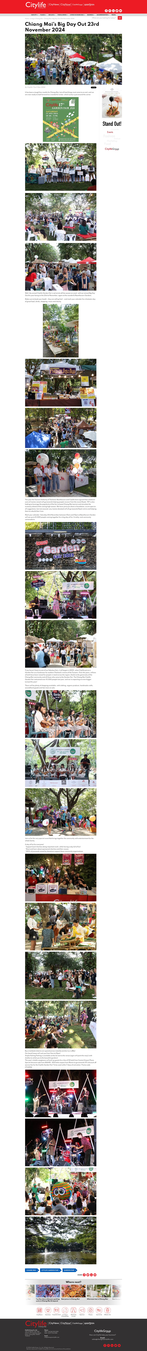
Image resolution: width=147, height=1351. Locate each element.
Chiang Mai (31, 1270)
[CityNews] (54, 4)
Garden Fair (69, 1270)
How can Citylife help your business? (102, 1335)
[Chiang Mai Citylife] (36, 5)
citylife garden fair (49, 1270)
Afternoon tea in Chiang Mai (99, 1294)
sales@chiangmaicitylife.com (102, 1338)
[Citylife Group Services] (77, 5)
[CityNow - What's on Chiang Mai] (66, 4)
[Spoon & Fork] (89, 4)
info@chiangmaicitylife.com (51, 1337)
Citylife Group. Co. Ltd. (37, 1347)
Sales (50, 1333)
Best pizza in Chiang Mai (73, 1294)
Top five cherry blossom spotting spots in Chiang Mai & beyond (48, 1294)
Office (51, 1331)
